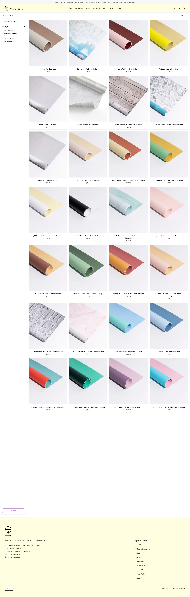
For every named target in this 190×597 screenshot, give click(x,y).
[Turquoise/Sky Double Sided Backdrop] (128, 326)
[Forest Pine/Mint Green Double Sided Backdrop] (88, 381)
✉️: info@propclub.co (12, 554)
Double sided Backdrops (10, 33)
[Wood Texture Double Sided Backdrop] (128, 99)
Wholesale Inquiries (142, 549)
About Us (138, 545)
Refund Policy (140, 566)
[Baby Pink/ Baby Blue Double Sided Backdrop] (169, 381)
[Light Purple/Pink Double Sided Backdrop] (128, 381)
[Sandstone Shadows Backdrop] (48, 154)
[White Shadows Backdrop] (48, 99)
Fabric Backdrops (8, 36)
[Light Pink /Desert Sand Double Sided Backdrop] (169, 268)
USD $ (8, 588)
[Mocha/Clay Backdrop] (48, 43)
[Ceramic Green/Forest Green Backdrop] (88, 268)
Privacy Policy (140, 574)
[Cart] (184, 8)
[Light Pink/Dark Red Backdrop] (128, 43)
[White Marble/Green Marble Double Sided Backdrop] (128, 210)
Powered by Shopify (179, 588)
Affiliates (138, 557)
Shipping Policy (140, 561)
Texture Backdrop (8, 41)
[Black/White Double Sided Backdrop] (88, 210)
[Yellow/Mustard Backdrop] (169, 43)
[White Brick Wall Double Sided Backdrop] (48, 326)
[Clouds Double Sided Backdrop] (88, 43)
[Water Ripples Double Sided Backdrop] (169, 99)
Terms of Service (141, 570)
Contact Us (139, 578)
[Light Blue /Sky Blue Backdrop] (169, 326)
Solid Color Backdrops (10, 39)
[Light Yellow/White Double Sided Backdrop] (48, 210)
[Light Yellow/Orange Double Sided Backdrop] (128, 154)
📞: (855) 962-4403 (12, 557)
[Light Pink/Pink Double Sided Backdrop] (169, 210)
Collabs (138, 553)
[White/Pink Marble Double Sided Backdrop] (88, 326)
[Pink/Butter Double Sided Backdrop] (88, 154)
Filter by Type (6, 27)
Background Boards (9, 30)
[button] (88, 8)
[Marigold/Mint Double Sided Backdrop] (169, 154)
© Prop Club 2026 (166, 588)
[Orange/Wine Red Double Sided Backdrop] (128, 268)
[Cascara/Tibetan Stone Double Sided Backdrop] (48, 381)
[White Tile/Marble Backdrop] (88, 99)
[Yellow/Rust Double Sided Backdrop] (48, 268)
